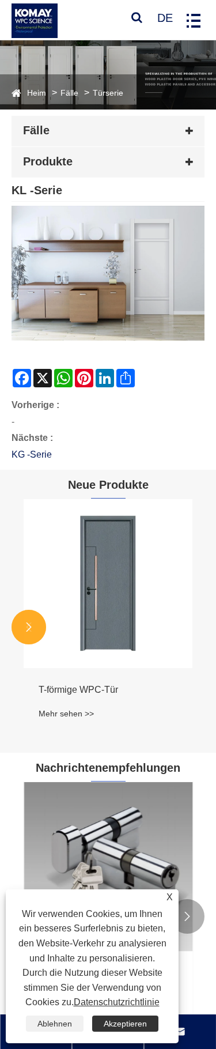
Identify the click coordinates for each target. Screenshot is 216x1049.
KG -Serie (32, 454)
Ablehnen (54, 1023)
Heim (36, 92)
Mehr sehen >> (66, 713)
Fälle (69, 92)
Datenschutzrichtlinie (117, 1002)
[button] (29, 627)
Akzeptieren (125, 1023)
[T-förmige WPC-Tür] (108, 583)
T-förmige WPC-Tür (78, 690)
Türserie (108, 92)
